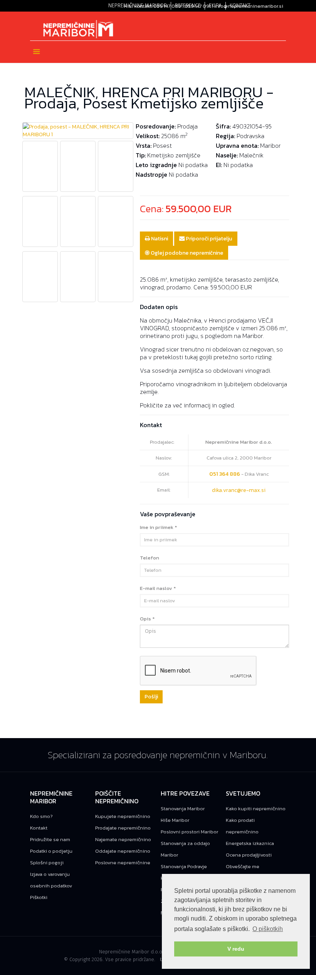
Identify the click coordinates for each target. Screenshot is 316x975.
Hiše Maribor (175, 820)
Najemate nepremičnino (123, 839)
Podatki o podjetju (51, 851)
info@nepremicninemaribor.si (248, 5)
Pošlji (151, 697)
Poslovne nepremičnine (122, 862)
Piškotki (38, 897)
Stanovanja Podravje (184, 866)
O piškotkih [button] (267, 929)
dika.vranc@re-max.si (239, 490)
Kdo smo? (41, 816)
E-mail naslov (158, 588)
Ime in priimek (158, 527)
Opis (147, 618)
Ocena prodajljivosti (249, 854)
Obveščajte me (242, 866)
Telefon (149, 557)
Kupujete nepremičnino (122, 816)
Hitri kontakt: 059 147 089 (152, 5)
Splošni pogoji (47, 862)
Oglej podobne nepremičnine (186, 252)
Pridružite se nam (50, 839)
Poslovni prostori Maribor (189, 831)
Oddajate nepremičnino (122, 851)
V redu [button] (235, 949)
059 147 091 (198, 5)
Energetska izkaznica (250, 843)
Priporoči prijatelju (208, 238)
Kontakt (38, 827)
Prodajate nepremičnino (123, 827)
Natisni (159, 238)
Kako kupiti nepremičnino (256, 808)
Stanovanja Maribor (183, 808)
